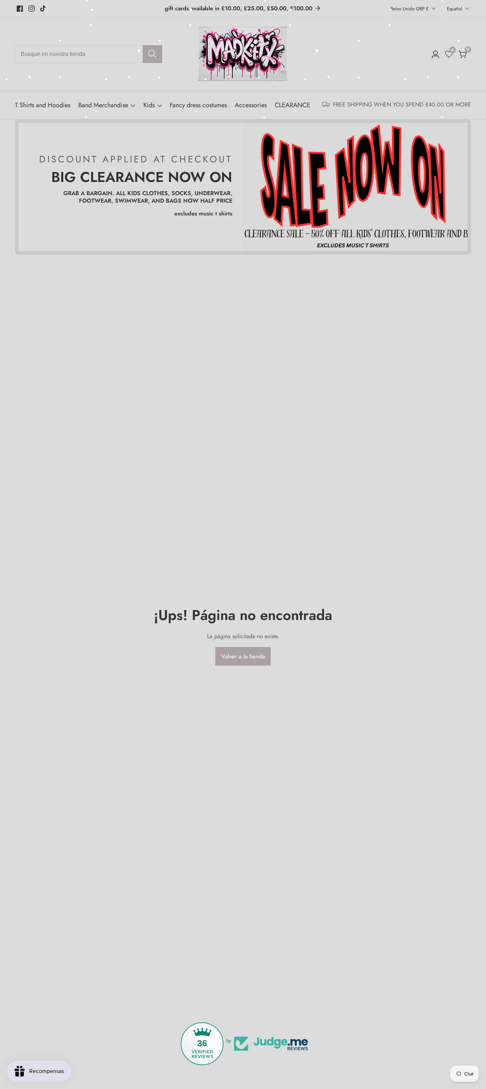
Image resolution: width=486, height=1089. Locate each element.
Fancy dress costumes (198, 105)
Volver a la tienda (243, 656)
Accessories (251, 105)
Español (455, 8)
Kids (149, 105)
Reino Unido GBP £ (410, 8)
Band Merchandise (103, 105)
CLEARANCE (292, 105)
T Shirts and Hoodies (42, 105)
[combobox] (88, 54)
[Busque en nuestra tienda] (152, 54)
